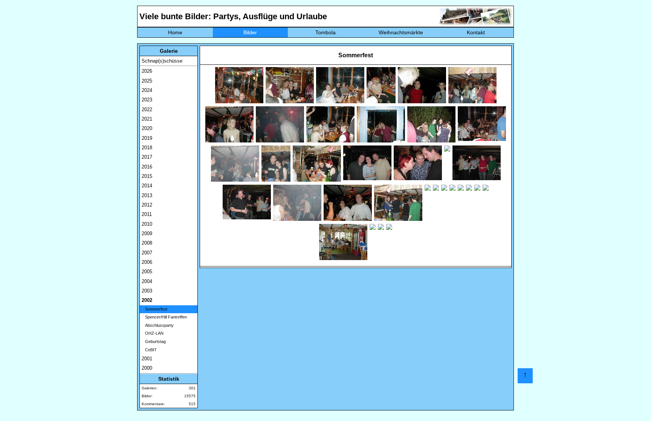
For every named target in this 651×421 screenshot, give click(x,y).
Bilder (250, 32)
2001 (147, 358)
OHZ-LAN (153, 333)
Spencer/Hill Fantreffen (164, 317)
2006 (147, 262)
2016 (147, 167)
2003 (147, 291)
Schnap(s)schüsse (162, 61)
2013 (147, 195)
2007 (147, 253)
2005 (147, 271)
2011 (147, 214)
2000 (147, 368)
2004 (147, 281)
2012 (147, 205)
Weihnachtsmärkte (401, 32)
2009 (147, 233)
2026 (147, 71)
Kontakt (476, 32)
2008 (147, 243)
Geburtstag (154, 341)
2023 (147, 100)
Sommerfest (154, 309)
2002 (147, 300)
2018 (147, 147)
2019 (147, 138)
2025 (147, 81)
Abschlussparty (158, 325)
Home (175, 32)
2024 (147, 90)
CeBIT (149, 350)
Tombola (325, 32)
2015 (147, 176)
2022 (147, 109)
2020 (147, 128)
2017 (147, 157)
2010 (147, 224)
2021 (147, 119)
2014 (147, 185)
